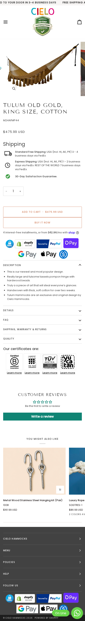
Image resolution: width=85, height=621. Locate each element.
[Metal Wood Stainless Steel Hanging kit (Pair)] (34, 471)
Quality (8, 338)
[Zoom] (13, 88)
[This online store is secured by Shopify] (25, 243)
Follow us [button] (10, 585)
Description (12, 265)
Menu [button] (6, 550)
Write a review (42, 416)
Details (8, 310)
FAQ (5, 319)
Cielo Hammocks (16, 617)
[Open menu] (9, 22)
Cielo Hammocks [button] (15, 538)
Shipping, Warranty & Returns (25, 329)
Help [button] (6, 573)
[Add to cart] (60, 490)
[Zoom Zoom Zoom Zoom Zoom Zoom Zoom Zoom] (42, 69)
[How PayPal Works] (49, 243)
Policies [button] (9, 562)
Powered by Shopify (46, 617)
